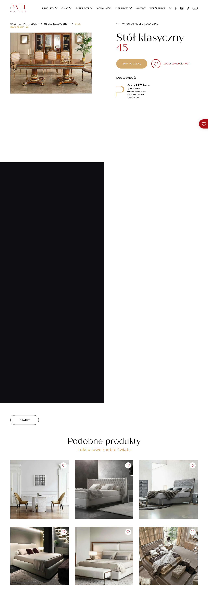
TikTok (188, 8)
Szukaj (170, 8)
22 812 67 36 (133, 97)
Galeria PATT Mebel (23, 24)
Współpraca (157, 8)
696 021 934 (138, 94)
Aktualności (103, 8)
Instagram (181, 8)
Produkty (48, 8)
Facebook (175, 8)
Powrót (24, 420)
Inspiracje (121, 8)
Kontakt (140, 8)
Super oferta (84, 8)
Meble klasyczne (56, 24)
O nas (65, 8)
